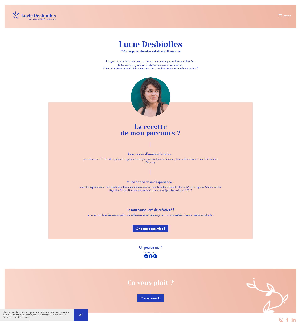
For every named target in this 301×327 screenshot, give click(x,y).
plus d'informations (21, 317)
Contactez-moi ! (150, 298)
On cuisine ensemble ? (150, 228)
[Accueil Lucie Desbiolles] (34, 15)
